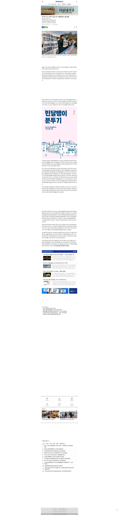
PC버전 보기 (55, 509)
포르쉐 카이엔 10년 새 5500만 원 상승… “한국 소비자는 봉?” (55, 312)
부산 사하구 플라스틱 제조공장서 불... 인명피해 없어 (55, 460)
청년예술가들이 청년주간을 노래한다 (67, 419)
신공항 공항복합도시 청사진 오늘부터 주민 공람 (54, 456)
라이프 (59, 4)
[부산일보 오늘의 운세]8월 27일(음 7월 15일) (51, 314)
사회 (49, 4)
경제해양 (63, 4)
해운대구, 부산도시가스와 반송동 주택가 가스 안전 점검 (55, 452)
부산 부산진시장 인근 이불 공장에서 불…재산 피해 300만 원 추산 (58, 471)
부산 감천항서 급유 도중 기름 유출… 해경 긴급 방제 (54, 450)
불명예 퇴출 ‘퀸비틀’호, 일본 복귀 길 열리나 (54, 465)
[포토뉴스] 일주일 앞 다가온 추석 (48, 419)
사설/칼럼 (69, 4)
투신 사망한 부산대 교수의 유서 (49, 308)
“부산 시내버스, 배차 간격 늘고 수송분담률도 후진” (54, 454)
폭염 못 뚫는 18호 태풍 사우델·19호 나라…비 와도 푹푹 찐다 (55, 311)
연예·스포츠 (54, 4)
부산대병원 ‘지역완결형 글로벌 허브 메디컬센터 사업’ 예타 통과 (57, 458)
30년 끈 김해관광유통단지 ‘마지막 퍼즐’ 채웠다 (52, 309)
